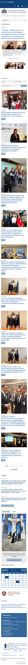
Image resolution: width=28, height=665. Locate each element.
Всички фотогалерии (14, 560)
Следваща (14, 469)
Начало (3, 16)
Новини (8, 16)
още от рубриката (7, 505)
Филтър (23, 85)
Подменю (4, 20)
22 (21, 581)
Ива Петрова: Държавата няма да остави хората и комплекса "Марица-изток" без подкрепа (13, 499)
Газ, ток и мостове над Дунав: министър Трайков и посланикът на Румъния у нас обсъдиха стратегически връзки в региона (13, 300)
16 (24, 579)
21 (17, 581)
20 (14, 581)
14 (17, 579)
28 (17, 584)
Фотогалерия (14, 16)
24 (3, 584)
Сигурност (22, 655)
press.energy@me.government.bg (11, 624)
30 (24, 584)
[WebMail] (18, 6)
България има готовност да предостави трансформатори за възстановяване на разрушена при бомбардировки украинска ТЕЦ (13, 369)
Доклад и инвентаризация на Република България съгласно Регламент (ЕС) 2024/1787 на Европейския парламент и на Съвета (13, 607)
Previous (4, 521)
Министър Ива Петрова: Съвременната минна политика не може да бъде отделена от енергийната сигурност (13, 148)
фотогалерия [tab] (6, 511)
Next (24, 521)
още (3, 119)
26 (10, 584)
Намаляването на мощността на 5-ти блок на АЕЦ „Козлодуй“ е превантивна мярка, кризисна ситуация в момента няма (13, 482)
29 (21, 584)
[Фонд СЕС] (11, 593)
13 (14, 579)
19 (10, 581)
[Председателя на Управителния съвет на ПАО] (14, 48)
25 (6, 584)
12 (10, 579)
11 (6, 579)
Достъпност (5, 653)
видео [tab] (14, 511)
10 (3, 579)
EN (14, 6)
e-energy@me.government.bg (10, 617)
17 (3, 581)
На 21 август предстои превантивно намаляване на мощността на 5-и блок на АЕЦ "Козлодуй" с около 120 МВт (13, 491)
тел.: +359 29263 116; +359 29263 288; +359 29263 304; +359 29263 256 (14, 622)
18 (6, 581)
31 (3, 586)
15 (21, 579)
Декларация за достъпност (9, 655)
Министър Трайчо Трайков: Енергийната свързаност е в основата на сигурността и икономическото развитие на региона (11, 453)
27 (14, 584)
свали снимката (15, 58)
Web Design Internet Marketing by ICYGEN (21, 663)
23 (24, 581)
